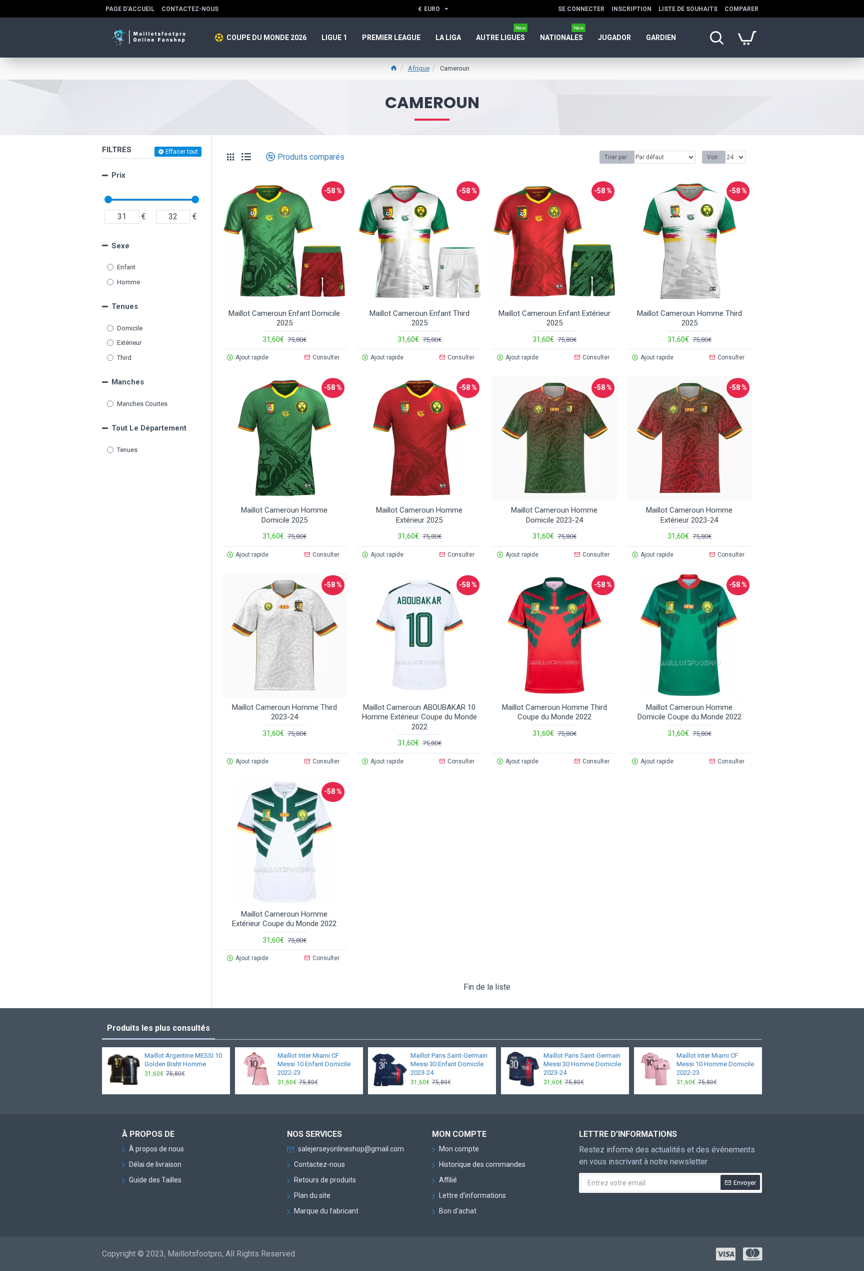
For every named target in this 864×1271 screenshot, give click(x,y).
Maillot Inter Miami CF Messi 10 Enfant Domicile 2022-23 (314, 1064)
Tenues (125, 306)
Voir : (713, 157)
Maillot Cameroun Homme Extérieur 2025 (419, 515)
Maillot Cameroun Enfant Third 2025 (420, 318)
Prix (119, 175)
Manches (128, 381)
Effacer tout (182, 151)
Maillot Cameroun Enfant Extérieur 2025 (554, 318)
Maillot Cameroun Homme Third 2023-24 (284, 712)
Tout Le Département (149, 428)
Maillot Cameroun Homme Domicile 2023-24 (554, 515)
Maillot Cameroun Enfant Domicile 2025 (284, 318)
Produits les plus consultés (158, 1028)
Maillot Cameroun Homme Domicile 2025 (284, 515)
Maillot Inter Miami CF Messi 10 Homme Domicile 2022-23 (715, 1064)
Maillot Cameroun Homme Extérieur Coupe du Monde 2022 (284, 919)
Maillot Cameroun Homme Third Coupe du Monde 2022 (554, 712)
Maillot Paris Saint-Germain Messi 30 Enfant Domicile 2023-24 (449, 1064)
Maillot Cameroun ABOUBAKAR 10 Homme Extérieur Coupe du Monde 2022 (419, 717)
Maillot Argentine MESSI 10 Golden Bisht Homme (183, 1060)
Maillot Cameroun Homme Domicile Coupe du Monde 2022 (690, 712)
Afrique (419, 68)
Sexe (121, 245)
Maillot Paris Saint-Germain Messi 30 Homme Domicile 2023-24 (582, 1064)
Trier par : (617, 157)
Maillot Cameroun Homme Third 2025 (689, 318)
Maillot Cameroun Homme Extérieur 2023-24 (689, 515)
